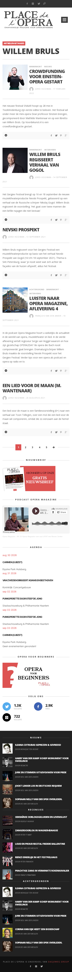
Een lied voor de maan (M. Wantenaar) (32, 388)
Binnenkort (35, 66)
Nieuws (48, 66)
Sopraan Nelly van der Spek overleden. (38, 799)
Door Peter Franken (24, 861)
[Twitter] (38, 3)
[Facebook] (27, 3)
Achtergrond (36, 289)
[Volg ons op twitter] (7, 706)
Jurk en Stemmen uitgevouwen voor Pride (40, 772)
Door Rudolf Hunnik (24, 821)
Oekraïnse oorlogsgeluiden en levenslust (41, 817)
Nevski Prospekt (21, 230)
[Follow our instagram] (7, 717)
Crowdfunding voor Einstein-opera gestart (47, 76)
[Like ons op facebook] (38, 706)
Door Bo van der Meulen (26, 803)
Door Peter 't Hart (23, 834)
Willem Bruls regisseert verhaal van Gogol (44, 162)
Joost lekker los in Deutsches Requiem (38, 785)
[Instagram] (32, 3)
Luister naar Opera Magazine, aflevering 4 (48, 303)
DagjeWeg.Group (58, 962)
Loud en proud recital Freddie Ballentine (40, 843)
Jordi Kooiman (43, 89)
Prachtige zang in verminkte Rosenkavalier (42, 870)
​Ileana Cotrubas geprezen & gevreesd (38, 744)
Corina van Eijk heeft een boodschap (37, 929)
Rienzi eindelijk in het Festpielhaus (36, 857)
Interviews (50, 149)
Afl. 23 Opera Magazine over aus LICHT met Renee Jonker (39, 536)
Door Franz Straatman (25, 875)
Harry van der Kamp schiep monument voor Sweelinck (41, 760)
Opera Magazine (9, 536)
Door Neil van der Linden (26, 777)
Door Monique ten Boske (26, 749)
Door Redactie (21, 765)
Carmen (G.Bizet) (12, 562)
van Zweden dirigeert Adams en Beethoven (28, 580)
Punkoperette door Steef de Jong (22, 598)
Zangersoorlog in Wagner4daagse (36, 830)
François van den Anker (48, 316)
